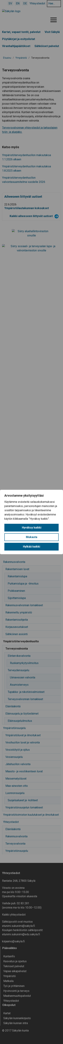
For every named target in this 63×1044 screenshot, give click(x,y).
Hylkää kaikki (31, 546)
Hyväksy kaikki (31, 527)
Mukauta (31, 537)
